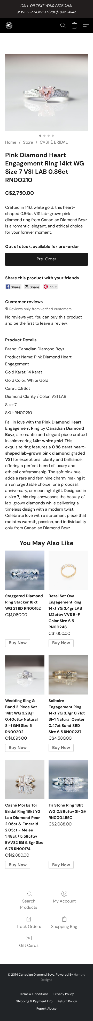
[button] (9, 25)
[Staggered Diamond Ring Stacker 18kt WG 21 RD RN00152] (24, 570)
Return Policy (67, 1001)
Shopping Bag (64, 926)
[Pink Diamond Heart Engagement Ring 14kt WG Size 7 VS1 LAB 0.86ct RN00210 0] (46, 92)
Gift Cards (28, 945)
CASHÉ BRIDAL (54, 142)
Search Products (28, 904)
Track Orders (29, 926)
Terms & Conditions (33, 994)
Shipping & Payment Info (34, 1001)
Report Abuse (46, 1008)
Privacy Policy (63, 994)
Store (28, 142)
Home (10, 142)
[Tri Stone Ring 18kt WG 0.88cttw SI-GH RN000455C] (68, 780)
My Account (64, 901)
